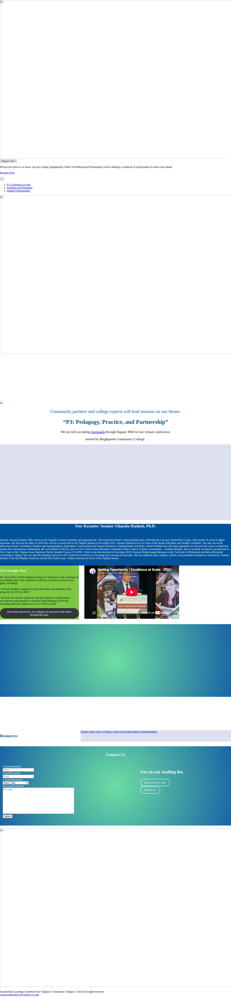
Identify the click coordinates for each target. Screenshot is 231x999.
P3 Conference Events (19, 184)
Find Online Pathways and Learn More (23, 689)
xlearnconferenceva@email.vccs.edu (19, 994)
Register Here (7, 172)
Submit (7, 816)
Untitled (13, 779)
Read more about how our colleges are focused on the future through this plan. (39, 613)
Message (13, 785)
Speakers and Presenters (19, 187)
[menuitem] (119, 184)
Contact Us (150, 789)
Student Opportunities (18, 190)
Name (12, 766)
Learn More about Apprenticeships (138, 731)
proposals (98, 432)
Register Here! (8, 161)
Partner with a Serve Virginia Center (100, 731)
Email (11, 773)
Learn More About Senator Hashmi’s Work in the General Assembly (36, 564)
